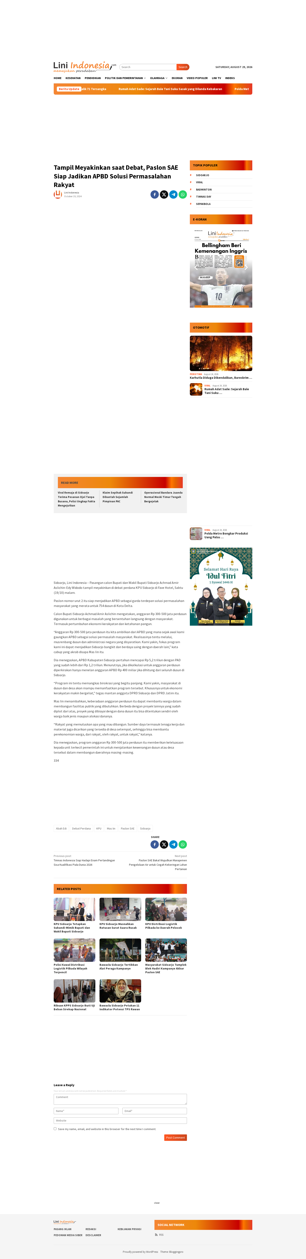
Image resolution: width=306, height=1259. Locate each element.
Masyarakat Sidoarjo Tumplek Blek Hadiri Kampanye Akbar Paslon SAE (166, 968)
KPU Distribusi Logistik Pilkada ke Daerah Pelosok (163, 926)
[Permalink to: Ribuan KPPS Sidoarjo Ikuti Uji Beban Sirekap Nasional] (74, 991)
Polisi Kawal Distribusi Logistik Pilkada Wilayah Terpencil (70, 968)
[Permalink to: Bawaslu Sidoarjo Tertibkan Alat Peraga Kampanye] (120, 950)
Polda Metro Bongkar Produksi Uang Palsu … (226, 535)
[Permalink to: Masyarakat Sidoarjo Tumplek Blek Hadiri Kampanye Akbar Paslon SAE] (166, 950)
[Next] (245, 267)
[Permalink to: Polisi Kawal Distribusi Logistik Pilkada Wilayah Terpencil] (74, 950)
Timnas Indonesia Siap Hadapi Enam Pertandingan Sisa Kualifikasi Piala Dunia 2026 (84, 860)
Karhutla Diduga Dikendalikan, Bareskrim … (221, 378)
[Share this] (155, 194)
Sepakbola (203, 204)
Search (183, 67)
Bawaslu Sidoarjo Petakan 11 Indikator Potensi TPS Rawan (120, 1007)
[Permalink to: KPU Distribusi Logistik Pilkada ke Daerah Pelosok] (166, 909)
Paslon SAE (127, 828)
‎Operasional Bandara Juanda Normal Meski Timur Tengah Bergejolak (163, 497)
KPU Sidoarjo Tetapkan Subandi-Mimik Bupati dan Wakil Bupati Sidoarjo (72, 927)
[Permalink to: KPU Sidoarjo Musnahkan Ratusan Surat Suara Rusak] (120, 909)
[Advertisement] (153, 29)
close (156, 1202)
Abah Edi (61, 828)
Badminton (204, 189)
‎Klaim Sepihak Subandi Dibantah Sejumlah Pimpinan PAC (118, 497)
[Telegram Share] (173, 194)
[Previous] (196, 267)
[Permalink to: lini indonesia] (58, 194)
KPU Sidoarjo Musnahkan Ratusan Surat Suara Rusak (118, 926)
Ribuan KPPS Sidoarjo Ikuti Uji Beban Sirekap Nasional (74, 1007)
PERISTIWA (196, 374)
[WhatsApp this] (183, 194)
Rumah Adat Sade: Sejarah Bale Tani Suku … (226, 391)
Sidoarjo (145, 828)
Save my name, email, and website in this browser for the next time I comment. (107, 1129)
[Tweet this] (164, 194)
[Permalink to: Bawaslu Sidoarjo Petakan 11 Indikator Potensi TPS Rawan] (120, 991)
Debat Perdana (81, 828)
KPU (98, 828)
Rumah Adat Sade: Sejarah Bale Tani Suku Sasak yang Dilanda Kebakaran (135, 89)
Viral (199, 182)
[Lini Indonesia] (85, 66)
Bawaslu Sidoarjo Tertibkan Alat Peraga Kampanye (119, 966)
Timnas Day (203, 196)
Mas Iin (111, 828)
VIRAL (207, 385)
